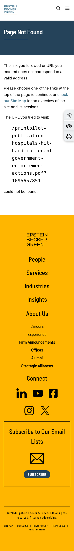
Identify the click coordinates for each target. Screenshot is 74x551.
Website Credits (37, 529)
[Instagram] (29, 414)
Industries (37, 286)
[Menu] (67, 9)
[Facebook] (53, 396)
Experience (37, 334)
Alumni (37, 357)
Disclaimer (22, 525)
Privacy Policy (40, 525)
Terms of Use (58, 525)
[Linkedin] (21, 397)
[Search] (58, 8)
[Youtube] (38, 397)
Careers (37, 326)
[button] (69, 115)
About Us (37, 313)
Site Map (8, 525)
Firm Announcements (37, 342)
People (37, 259)
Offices (37, 349)
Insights (37, 299)
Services (37, 272)
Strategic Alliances (37, 365)
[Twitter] (45, 414)
